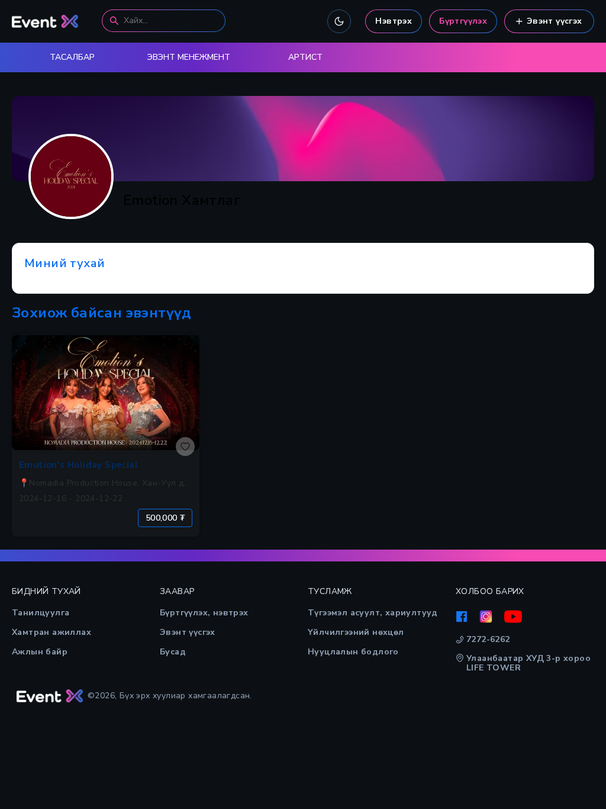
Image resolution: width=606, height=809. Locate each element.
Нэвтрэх (393, 21)
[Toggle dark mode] (339, 21)
